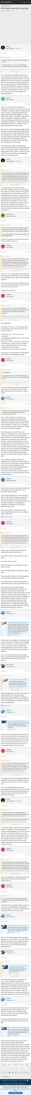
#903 (29, 165)
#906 (29, 301)
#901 (29, 53)
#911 (29, 618)
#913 (29, 717)
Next (21, 1065)
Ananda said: (5, 533)
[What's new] (29, 2)
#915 (29, 805)
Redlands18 (9, 214)
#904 (29, 220)
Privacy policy (14, 1080)
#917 (29, 891)
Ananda (8, 397)
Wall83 (3, 11)
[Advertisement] (15, 28)
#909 (29, 485)
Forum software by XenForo (13, 1083)
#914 (29, 756)
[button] (2, 2)
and (8, 517)
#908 (29, 403)
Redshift (8, 245)
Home (24, 1080)
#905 (29, 251)
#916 (29, 855)
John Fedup (9, 665)
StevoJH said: (5, 225)
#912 (29, 671)
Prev (9, 1065)
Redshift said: (5, 57)
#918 (29, 921)
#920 (29, 1005)
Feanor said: (5, 256)
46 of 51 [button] (15, 1065)
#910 (29, 528)
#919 (29, 957)
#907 (29, 365)
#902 (29, 104)
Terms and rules (5, 1080)
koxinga (8, 478)
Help (20, 1080)
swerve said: (5, 170)
